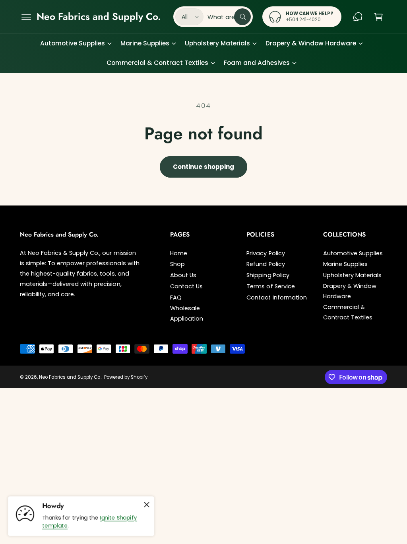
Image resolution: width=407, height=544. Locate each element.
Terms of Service (270, 286)
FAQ (176, 297)
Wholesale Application (186, 313)
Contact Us (186, 286)
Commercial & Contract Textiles (347, 312)
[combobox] (228, 16)
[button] (26, 16)
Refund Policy (265, 264)
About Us (183, 275)
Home (178, 253)
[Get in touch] (357, 16)
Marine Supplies (345, 264)
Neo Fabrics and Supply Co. (70, 377)
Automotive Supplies (353, 253)
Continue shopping (203, 166)
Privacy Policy (265, 253)
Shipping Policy (267, 275)
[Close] (147, 505)
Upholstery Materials (352, 275)
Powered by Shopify (125, 377)
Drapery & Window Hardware (349, 291)
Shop (177, 264)
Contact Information (276, 297)
